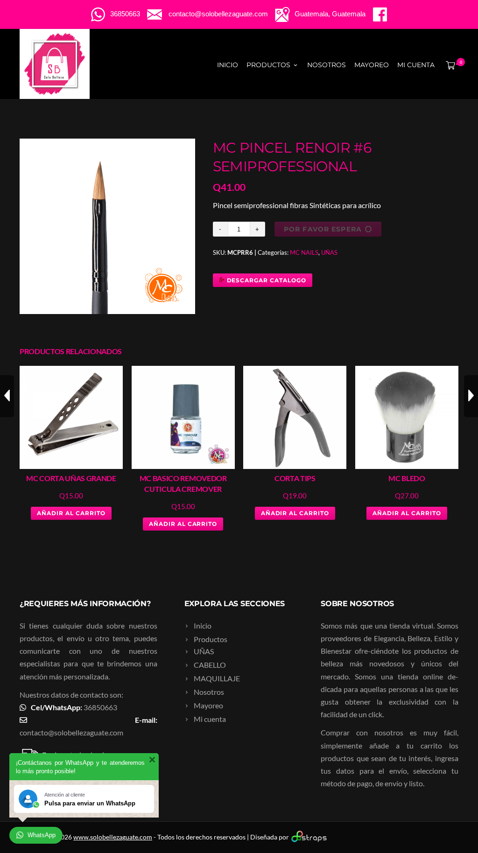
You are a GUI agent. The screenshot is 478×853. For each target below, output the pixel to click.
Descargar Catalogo (265, 280)
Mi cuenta (416, 65)
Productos (268, 65)
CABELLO (210, 664)
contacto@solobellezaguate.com (71, 732)
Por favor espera (323, 229)
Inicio (227, 65)
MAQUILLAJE (217, 678)
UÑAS (329, 252)
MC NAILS (304, 252)
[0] (448, 65)
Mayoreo (371, 65)
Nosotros (326, 65)
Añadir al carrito (71, 513)
